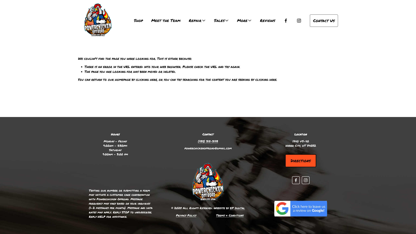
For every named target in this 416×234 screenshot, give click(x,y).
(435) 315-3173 (208, 141)
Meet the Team (166, 20)
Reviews (267, 20)
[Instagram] (299, 20)
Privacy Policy (186, 215)
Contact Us (324, 20)
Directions (301, 160)
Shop (138, 20)
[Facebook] (285, 20)
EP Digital (237, 208)
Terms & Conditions (230, 215)
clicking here (146, 79)
